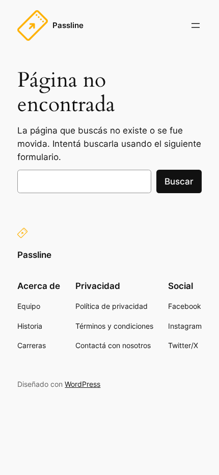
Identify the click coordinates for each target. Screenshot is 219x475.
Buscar (179, 181)
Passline (68, 25)
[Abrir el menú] (195, 25)
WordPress (82, 384)
